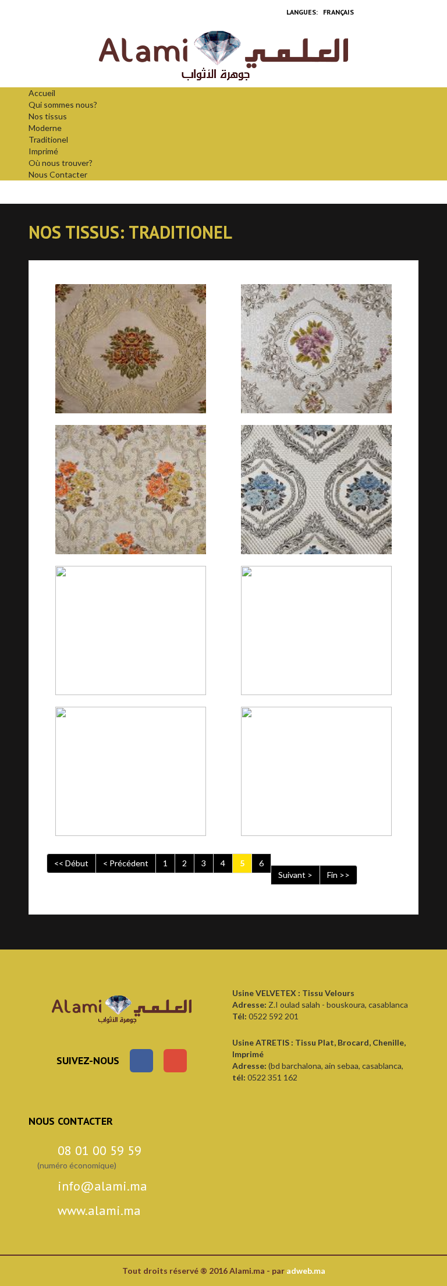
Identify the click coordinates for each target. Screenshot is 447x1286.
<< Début (71, 863)
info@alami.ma (102, 1186)
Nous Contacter (58, 174)
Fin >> (338, 875)
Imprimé (43, 151)
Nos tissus (48, 116)
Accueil (42, 93)
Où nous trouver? (61, 163)
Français (338, 12)
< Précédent (125, 863)
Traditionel (48, 139)
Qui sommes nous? (63, 104)
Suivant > (295, 875)
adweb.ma (305, 1271)
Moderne (45, 128)
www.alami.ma (99, 1210)
